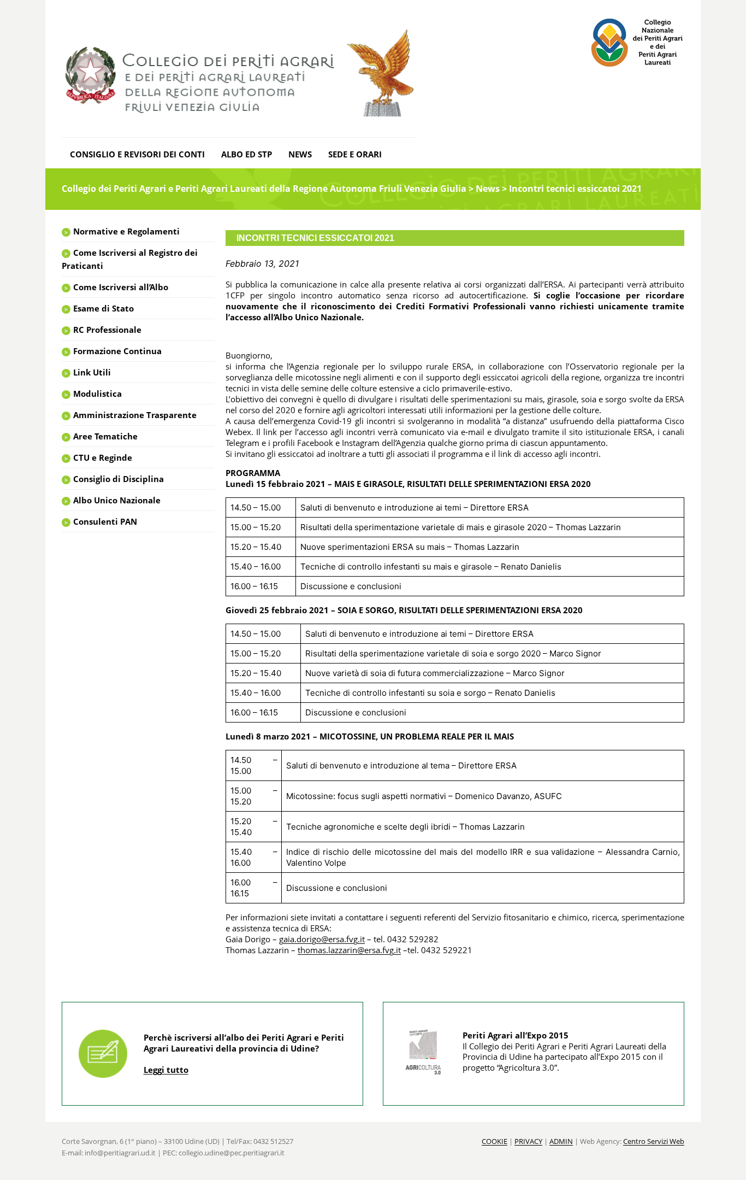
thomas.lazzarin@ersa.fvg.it (349, 949)
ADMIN (561, 1141)
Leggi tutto (166, 1069)
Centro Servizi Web (653, 1141)
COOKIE (494, 1141)
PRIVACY (528, 1141)
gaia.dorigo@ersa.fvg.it (322, 939)
